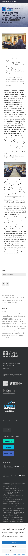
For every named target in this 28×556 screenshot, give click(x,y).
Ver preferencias (14, 551)
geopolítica (16, 323)
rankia (25, 331)
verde (7, 338)
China (20, 316)
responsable (16, 333)
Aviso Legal (23, 554)
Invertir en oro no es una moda (10, 302)
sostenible (5, 335)
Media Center (21, 16)
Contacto (5, 19)
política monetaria (19, 331)
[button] (25, 525)
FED (17, 321)
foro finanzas (9, 323)
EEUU (15, 321)
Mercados (21, 329)
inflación (23, 323)
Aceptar (14, 542)
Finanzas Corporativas (9, 12)
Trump (20, 335)
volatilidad (11, 337)
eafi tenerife (17, 319)
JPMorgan (4, 329)
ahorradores (8, 311)
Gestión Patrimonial (17, 8)
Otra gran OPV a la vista (8, 295)
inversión (6, 326)
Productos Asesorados (9, 16)
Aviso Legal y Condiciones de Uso (11, 363)
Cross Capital (7, 8)
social (22, 333)
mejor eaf (15, 329)
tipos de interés (14, 335)
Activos (4, 312)
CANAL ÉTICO (6, 368)
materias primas (9, 329)
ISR (25, 326)
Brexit (5, 316)
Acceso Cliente (14, 19)
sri (9, 335)
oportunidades (10, 331)
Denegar (14, 546)
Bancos (21, 314)
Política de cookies (6, 554)
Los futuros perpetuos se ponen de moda (13, 297)
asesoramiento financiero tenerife (12, 314)
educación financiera (7, 321)
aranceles (13, 311)
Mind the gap (4, 331)
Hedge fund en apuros (7, 299)
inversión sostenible (17, 326)
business (10, 316)
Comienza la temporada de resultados (12, 300)
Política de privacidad (15, 554)
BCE (3, 316)
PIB (14, 331)
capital (15, 316)
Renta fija (4, 333)
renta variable (8, 333)
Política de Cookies (8, 367)
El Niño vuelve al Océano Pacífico (10, 294)
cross (24, 316)
